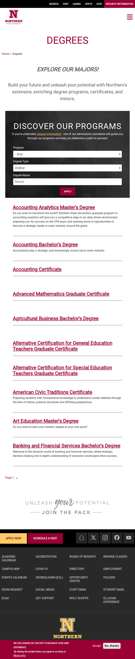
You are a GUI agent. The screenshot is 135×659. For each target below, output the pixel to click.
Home (5, 53)
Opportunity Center (78, 579)
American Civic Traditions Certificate (52, 392)
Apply (67, 191)
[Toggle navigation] (129, 17)
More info (19, 655)
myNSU (77, 3)
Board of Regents (82, 556)
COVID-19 (42, 569)
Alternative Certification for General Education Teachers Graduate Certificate (62, 346)
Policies (109, 577)
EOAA (5, 598)
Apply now (13, 538)
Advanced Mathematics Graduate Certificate (61, 294)
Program (18, 147)
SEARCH (54, 3)
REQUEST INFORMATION (119, 3)
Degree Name (21, 175)
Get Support (45, 598)
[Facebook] (117, 538)
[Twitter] (93, 538)
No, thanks (112, 645)
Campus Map (11, 569)
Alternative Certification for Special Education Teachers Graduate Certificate (62, 370)
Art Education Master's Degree (46, 421)
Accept (96, 645)
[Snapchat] (81, 538)
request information (49, 134)
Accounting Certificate (37, 269)
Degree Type (20, 161)
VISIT (66, 3)
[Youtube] (128, 537)
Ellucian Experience (111, 600)
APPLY (88, 3)
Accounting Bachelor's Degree (45, 244)
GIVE (99, 3)
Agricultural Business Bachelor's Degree (56, 318)
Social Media (45, 589)
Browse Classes (115, 556)
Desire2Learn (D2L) (49, 577)
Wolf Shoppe (78, 598)
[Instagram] (105, 538)
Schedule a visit (45, 538)
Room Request (12, 589)
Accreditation (46, 556)
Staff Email (77, 589)
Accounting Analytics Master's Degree (54, 207)
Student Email (114, 589)
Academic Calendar (9, 558)
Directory (76, 569)
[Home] (14, 17)
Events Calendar (14, 577)
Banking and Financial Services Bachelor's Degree (66, 446)
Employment (112, 569)
